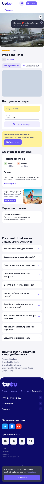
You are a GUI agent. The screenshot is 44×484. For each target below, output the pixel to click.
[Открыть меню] (40, 3)
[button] (21, 3)
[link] (10, 200)
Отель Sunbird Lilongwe (11, 365)
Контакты (5, 454)
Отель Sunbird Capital (10, 362)
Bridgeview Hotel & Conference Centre (17, 368)
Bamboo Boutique (9, 359)
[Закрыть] (41, 22)
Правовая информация (10, 457)
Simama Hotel (7, 371)
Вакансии (5, 451)
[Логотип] (7, 3)
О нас (4, 449)
